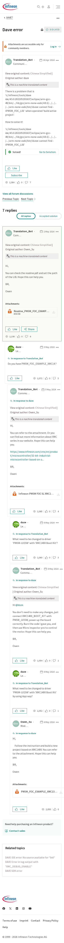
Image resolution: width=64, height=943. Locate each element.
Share (31, 329)
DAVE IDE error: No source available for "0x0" (30, 857)
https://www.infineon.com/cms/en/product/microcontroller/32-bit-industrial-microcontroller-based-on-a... (34, 455)
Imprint (24, 920)
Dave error (12, 30)
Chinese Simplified (40, 73)
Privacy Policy (50, 920)
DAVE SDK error (13, 870)
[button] (57, 60)
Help (5, 927)
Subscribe (16, 175)
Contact (35, 920)
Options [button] (57, 18)
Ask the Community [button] (43, 7)
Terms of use (9, 920)
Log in (53, 46)
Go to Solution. (47, 152)
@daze (19, 605)
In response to (27, 358)
